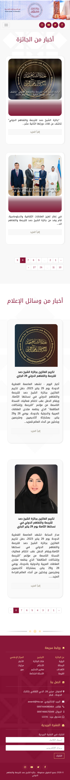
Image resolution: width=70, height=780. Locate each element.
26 (41, 267)
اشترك (59, 756)
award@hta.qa (35, 701)
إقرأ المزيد (35, 132)
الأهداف (60, 670)
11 (53, 267)
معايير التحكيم (37, 670)
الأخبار (21, 661)
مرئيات (21, 665)
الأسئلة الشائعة (36, 674)
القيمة (61, 674)
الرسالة (61, 665)
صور (22, 670)
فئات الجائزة (38, 661)
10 (60, 267)
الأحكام (40, 665)
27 (34, 267)
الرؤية (61, 661)
